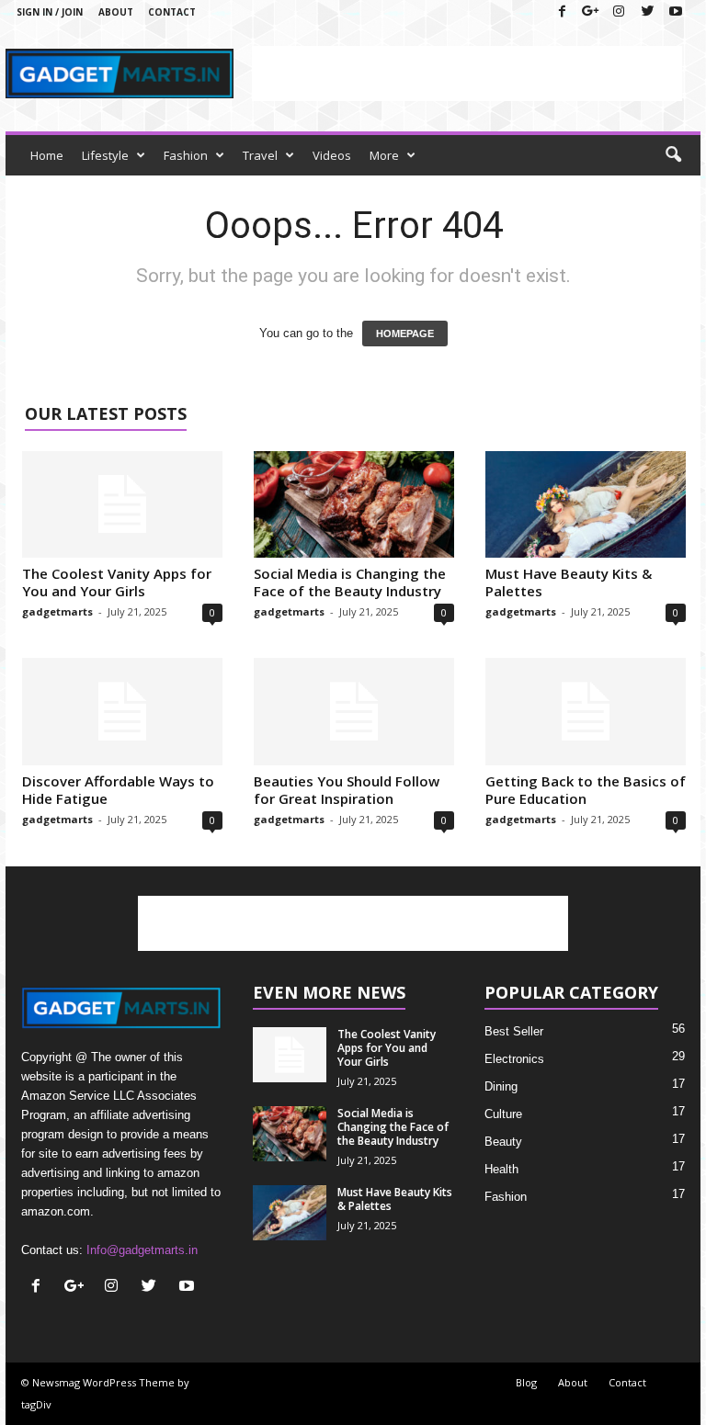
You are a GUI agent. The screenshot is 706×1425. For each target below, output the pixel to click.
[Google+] (590, 12)
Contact (172, 12)
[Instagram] (619, 12)
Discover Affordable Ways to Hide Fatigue (118, 790)
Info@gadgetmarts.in (142, 1250)
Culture (503, 1114)
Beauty (503, 1141)
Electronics (514, 1059)
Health (501, 1169)
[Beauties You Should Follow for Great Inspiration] (354, 711)
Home (46, 155)
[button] (673, 155)
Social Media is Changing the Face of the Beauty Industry (350, 582)
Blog (526, 1382)
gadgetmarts (57, 611)
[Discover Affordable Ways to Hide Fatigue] (122, 711)
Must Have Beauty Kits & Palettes (568, 582)
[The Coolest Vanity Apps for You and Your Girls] (122, 504)
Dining (501, 1086)
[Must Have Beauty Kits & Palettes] (585, 504)
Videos (332, 155)
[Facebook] (562, 12)
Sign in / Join (50, 12)
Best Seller (513, 1031)
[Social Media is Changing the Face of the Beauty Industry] (354, 504)
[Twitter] (647, 12)
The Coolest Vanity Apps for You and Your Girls (116, 582)
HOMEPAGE (405, 333)
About (115, 12)
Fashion (186, 155)
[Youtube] (676, 12)
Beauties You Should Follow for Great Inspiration (346, 790)
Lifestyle (105, 155)
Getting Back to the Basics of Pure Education (585, 790)
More (384, 155)
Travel (260, 155)
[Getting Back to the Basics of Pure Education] (585, 711)
